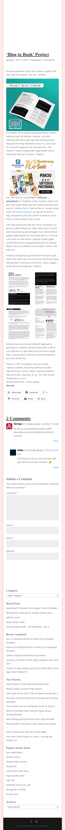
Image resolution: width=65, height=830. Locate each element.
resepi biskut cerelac (16, 761)
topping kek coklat (15, 775)
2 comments (49, 60)
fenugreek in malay (16, 789)
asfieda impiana (14, 655)
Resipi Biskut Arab (15, 622)
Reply (56, 440)
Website (10, 551)
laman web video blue (17, 771)
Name (10, 525)
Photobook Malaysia (22, 211)
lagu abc (10, 780)
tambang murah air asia (18, 784)
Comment (12, 493)
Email (10, 538)
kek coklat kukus (14, 752)
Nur (8, 639)
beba (11, 60)
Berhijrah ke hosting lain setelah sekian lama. (29, 612)
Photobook (36, 60)
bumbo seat (12, 794)
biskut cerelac (13, 757)
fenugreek (11, 766)
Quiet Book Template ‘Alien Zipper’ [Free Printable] (31, 608)
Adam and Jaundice (36, 655)
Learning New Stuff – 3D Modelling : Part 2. (28, 626)
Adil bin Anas (13, 617)
